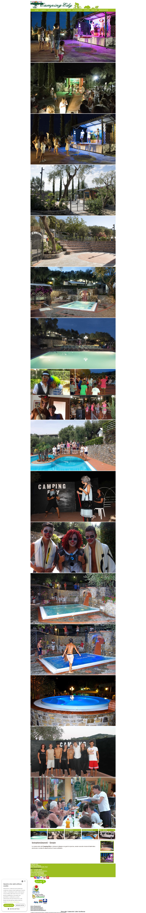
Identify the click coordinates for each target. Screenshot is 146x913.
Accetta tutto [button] (8, 905)
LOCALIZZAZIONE (53, 10)
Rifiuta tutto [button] (20, 905)
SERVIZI (63, 10)
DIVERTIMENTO (77, 10)
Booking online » (37, 3)
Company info (71, 911)
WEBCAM (94, 10)
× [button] (24, 881)
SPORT (69, 10)
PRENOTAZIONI (103, 10)
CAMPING (43, 10)
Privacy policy (64, 911)
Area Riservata (82, 911)
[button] (14, 909)
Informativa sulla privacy (13, 902)
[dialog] (14, 895)
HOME (37, 10)
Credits (76, 911)
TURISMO (87, 10)
